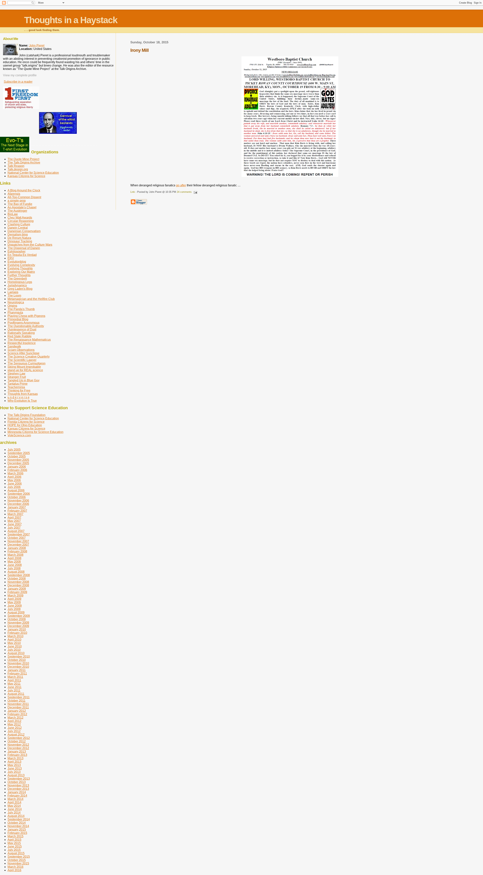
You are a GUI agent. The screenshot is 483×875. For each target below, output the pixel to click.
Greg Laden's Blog (20, 288)
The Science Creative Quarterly (29, 356)
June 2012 (15, 727)
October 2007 (17, 537)
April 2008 (14, 558)
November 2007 (18, 541)
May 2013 (14, 765)
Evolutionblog (17, 261)
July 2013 (14, 771)
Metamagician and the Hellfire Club (31, 299)
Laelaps (13, 292)
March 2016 (15, 866)
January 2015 (17, 829)
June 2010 (15, 646)
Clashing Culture (19, 224)
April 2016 (14, 870)
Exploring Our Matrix (21, 271)
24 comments (184, 191)
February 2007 (17, 510)
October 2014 (17, 822)
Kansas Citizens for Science (26, 176)
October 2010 (17, 660)
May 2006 (14, 480)
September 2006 (19, 493)
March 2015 (15, 836)
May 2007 (14, 520)
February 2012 (17, 714)
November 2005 (18, 459)
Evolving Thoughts (20, 268)
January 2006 (17, 466)
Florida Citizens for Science (26, 421)
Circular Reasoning (21, 221)
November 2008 (18, 582)
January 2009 (17, 588)
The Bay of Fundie (20, 204)
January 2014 (17, 792)
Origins (12, 305)
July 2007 (14, 527)
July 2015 (14, 849)
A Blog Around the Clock (24, 190)
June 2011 (15, 687)
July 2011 (14, 690)
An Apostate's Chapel (22, 207)
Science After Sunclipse (23, 353)
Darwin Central (18, 227)
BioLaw (13, 214)
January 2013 (17, 751)
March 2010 (15, 636)
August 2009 (16, 612)
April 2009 (14, 598)
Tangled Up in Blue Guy (23, 380)
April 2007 (14, 517)
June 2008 (15, 565)
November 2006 (18, 500)
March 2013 (15, 758)
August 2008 (16, 571)
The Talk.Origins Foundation (26, 415)
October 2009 (17, 619)
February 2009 (17, 592)
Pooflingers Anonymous (23, 322)
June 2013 (15, 768)
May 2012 (14, 724)
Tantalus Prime (18, 383)
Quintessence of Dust (22, 329)
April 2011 (14, 680)
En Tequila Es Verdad (22, 254)
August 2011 (16, 693)
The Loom (14, 295)
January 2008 (17, 548)
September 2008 (19, 575)
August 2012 (16, 734)
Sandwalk (14, 346)
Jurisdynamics (17, 285)
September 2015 (19, 856)
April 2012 (14, 721)
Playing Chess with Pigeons (26, 315)
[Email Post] (194, 191)
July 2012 (14, 731)
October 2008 (17, 578)
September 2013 (19, 778)
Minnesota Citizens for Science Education (35, 432)
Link (132, 191)
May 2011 (14, 683)
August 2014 (16, 816)
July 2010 (14, 649)
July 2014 (14, 812)
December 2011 (18, 707)
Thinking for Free (19, 390)
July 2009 (14, 609)
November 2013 (18, 785)
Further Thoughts (19, 275)
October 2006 (17, 497)
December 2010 (18, 666)
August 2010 (16, 653)
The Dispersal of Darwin (24, 248)
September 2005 (19, 453)
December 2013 (18, 788)
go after (181, 185)
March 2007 (15, 514)
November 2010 (18, 663)
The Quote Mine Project (23, 159)
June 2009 (15, 605)
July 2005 (14, 449)
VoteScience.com (19, 435)
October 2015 (17, 860)
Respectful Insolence (22, 343)
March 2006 (15, 473)
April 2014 (14, 802)
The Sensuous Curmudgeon (26, 363)
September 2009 (19, 615)
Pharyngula (15, 312)
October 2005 (17, 456)
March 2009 (15, 595)
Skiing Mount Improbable (24, 366)
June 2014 (15, 809)
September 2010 (19, 656)
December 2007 (18, 544)
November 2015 (18, 863)
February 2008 (17, 551)
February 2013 (17, 754)
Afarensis (14, 193)
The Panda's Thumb (21, 309)
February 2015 (17, 832)
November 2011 (18, 704)
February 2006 (17, 470)
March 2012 (15, 717)
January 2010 (17, 629)
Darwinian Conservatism (24, 231)
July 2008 (14, 568)
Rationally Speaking (21, 332)
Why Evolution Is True (22, 400)
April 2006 (14, 476)
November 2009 (18, 622)
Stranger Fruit (17, 377)
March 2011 (15, 676)
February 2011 (17, 673)
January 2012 (17, 710)
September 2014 (19, 819)
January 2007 (17, 507)
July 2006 (14, 487)
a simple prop (17, 200)
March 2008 (15, 554)
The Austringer (17, 210)
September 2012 (19, 738)
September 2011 (19, 697)
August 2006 (16, 490)
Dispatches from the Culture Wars (30, 244)
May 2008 (14, 561)
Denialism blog (18, 234)
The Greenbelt (17, 278)
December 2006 (18, 504)
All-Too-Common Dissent (24, 197)
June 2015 (15, 846)
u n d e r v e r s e (18, 397)
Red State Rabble (20, 336)
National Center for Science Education (33, 172)
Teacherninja (16, 387)
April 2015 (14, 839)
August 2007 (16, 531)
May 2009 (14, 602)
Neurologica (16, 302)
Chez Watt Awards (20, 217)
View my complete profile (20, 75)
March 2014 (15, 799)
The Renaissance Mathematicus (29, 339)
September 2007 (19, 534)
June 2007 (15, 524)
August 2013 (16, 775)
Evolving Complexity (21, 265)
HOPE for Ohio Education (25, 425)
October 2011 (16, 700)
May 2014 (14, 805)
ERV (11, 258)
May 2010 (14, 643)
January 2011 (17, 670)
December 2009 (18, 626)
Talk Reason (16, 166)
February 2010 (17, 632)
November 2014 (18, 826)
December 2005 (18, 463)
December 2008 (18, 585)
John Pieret (36, 45)
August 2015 (16, 853)
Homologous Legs (20, 282)
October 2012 (17, 741)
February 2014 (17, 795)
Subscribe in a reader (18, 81)
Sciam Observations (21, 349)
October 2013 (17, 782)
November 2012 (18, 744)
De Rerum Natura (19, 237)
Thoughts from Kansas (23, 393)
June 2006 (15, 483)
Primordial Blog (18, 319)
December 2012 (18, 748)
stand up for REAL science (25, 370)
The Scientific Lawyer (22, 360)
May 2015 (14, 843)
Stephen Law (16, 373)
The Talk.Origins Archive (24, 162)
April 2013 (14, 761)
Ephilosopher (16, 251)
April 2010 (14, 639)
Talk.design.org (18, 169)
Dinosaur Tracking (20, 241)
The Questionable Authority (26, 326)
